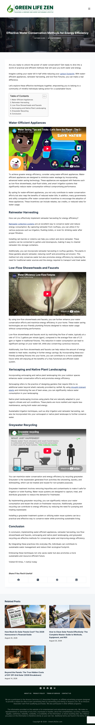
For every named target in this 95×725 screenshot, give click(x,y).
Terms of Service (53, 693)
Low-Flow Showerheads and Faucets (27, 105)
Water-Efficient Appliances (22, 100)
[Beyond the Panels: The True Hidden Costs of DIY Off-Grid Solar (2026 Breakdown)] (25, 657)
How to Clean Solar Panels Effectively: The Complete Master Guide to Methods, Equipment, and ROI (68, 635)
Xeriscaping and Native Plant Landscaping (29, 108)
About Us (27, 693)
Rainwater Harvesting (20, 102)
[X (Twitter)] (38, 580)
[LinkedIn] (76, 580)
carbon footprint (67, 74)
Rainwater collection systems (21, 224)
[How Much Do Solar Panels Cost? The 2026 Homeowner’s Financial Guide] (25, 616)
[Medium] (54, 688)
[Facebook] (18, 580)
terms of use (84, 716)
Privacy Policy (39, 693)
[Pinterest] (57, 580)
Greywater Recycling (20, 111)
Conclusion (16, 114)
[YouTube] (40, 688)
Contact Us (66, 693)
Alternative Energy (54, 38)
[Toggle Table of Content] (43, 96)
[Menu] (89, 9)
